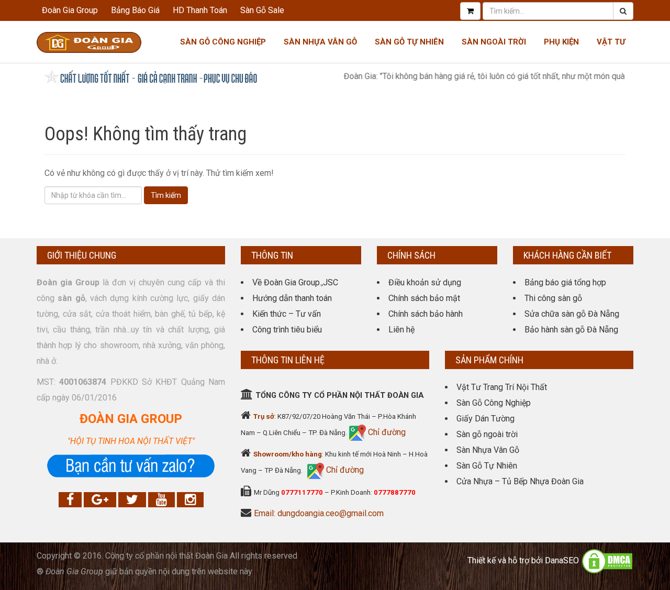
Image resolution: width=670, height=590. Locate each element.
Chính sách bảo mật (424, 298)
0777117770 (302, 492)
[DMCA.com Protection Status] (607, 560)
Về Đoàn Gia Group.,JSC (295, 282)
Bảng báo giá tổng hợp (565, 282)
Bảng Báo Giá (135, 10)
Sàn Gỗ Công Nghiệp (223, 42)
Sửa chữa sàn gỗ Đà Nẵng (571, 314)
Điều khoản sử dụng (424, 282)
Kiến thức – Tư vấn (286, 314)
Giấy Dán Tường (485, 419)
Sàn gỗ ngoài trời (487, 434)
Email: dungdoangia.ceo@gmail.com (319, 513)
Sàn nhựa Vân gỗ (320, 42)
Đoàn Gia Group (70, 10)
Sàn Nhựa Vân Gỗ (487, 450)
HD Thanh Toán (200, 10)
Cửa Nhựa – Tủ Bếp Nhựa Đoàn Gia (520, 481)
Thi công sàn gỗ (553, 298)
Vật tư (611, 42)
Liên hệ (401, 330)
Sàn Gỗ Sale (262, 10)
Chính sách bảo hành (425, 314)
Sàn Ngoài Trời (494, 42)
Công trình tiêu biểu (287, 330)
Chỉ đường (386, 432)
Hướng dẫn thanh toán (292, 298)
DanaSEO (562, 560)
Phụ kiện (561, 42)
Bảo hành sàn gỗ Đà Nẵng (571, 330)
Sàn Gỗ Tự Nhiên (409, 42)
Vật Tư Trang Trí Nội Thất (501, 387)
